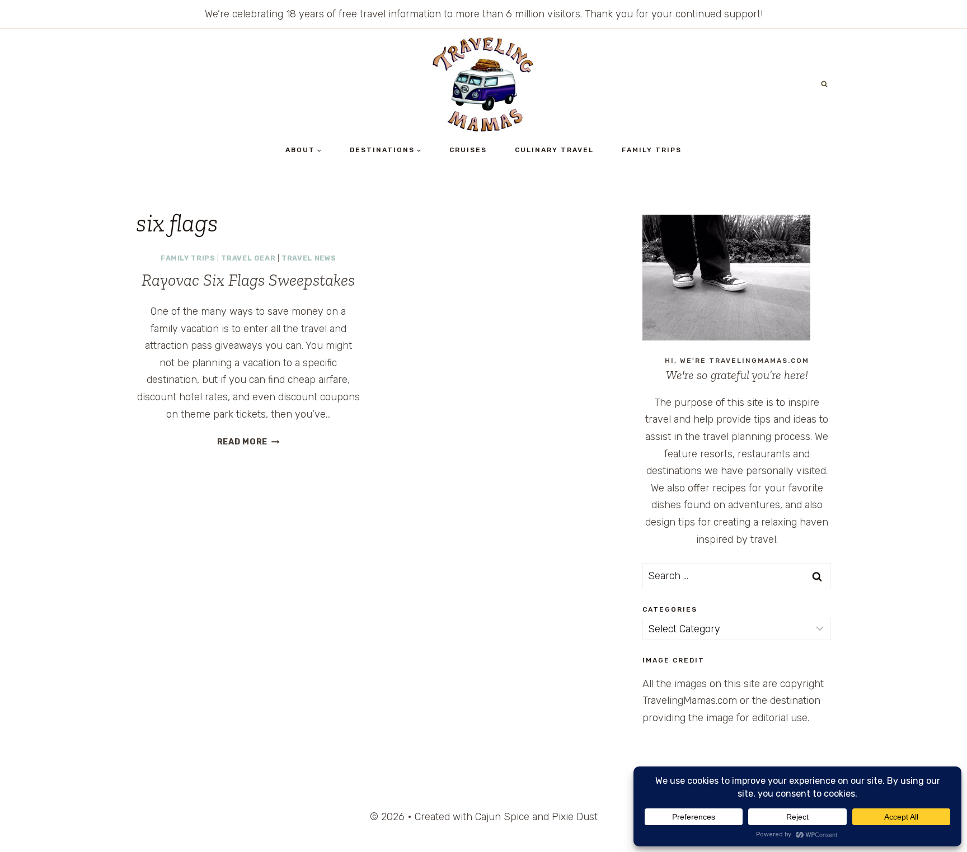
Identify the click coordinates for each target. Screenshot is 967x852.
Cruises (468, 150)
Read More (248, 442)
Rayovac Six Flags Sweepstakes (248, 280)
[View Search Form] (824, 84)
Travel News (308, 258)
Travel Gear (248, 258)
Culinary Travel (554, 150)
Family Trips (652, 150)
